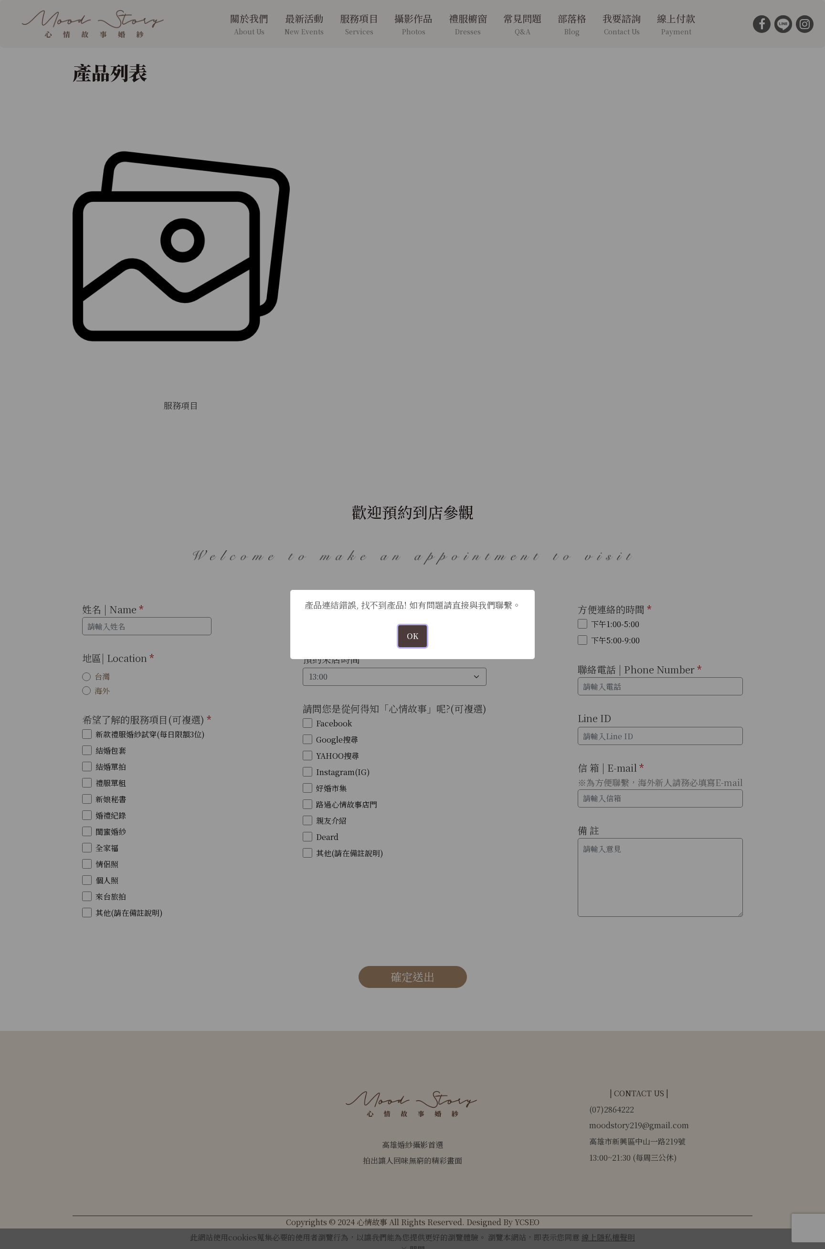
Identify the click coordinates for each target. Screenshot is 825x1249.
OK (413, 635)
